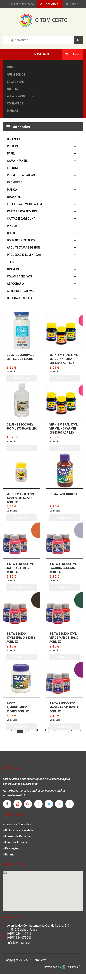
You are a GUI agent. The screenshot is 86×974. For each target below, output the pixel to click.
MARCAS (12, 110)
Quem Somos (16, 74)
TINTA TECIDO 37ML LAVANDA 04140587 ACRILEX (63, 568)
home (11, 67)
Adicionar (23, 726)
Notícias (13, 89)
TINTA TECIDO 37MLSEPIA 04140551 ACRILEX (20, 637)
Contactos (15, 103)
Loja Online (15, 81)
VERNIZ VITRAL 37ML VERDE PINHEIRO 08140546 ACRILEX (63, 358)
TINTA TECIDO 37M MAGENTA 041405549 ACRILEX (63, 707)
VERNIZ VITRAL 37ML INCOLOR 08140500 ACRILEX (20, 498)
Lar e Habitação (24, 4)
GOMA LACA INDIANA (63, 494)
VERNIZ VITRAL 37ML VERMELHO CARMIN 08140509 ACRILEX (63, 428)
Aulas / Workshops (21, 96)
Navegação (43, 54)
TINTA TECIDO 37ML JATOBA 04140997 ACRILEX (20, 568)
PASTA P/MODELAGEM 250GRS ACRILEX (17, 707)
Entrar (74, 4)
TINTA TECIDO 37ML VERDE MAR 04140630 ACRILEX (63, 637)
